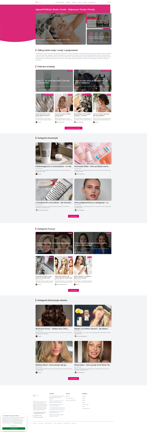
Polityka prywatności (48, 423)
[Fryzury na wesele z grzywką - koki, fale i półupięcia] (102, 103)
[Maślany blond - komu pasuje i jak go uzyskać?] (54, 351)
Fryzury (83, 406)
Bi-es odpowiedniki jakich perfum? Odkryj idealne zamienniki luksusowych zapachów (57, 397)
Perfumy (79, 2)
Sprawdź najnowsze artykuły (73, 128)
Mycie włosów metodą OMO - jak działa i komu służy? (53, 39)
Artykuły (51, 393)
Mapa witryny (73, 423)
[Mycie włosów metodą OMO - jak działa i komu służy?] (61, 28)
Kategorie (84, 393)
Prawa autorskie (41, 423)
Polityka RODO (59, 423)
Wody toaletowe (91, 2)
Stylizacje (74, 2)
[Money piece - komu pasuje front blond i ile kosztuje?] (92, 351)
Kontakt (54, 423)
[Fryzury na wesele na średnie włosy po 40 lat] (64, 103)
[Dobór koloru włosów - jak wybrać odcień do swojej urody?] (64, 265)
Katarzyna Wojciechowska (82, 89)
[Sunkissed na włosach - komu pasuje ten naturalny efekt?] (45, 265)
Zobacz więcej (73, 216)
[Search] (108, 2)
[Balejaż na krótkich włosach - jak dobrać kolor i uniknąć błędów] (92, 315)
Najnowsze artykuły (60, 2)
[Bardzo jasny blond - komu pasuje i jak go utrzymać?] (45, 103)
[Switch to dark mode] (110, 2)
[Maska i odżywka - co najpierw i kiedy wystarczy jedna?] (83, 265)
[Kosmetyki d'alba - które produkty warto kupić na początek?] (92, 153)
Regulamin (35, 423)
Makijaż (84, 2)
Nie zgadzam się (14, 425)
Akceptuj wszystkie (13, 428)
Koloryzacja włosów (86, 408)
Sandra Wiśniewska (42, 89)
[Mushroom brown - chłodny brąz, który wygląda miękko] (54, 315)
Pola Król (39, 173)
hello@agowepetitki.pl (39, 417)
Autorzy (68, 393)
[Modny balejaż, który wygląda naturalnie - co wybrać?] (83, 103)
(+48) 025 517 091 (38, 415)
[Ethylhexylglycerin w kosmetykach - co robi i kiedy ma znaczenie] (54, 153)
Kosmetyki (68, 2)
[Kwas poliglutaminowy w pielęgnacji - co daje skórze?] (92, 189)
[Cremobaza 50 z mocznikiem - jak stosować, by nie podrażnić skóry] (54, 189)
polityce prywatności (18, 422)
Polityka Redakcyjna (66, 423)
